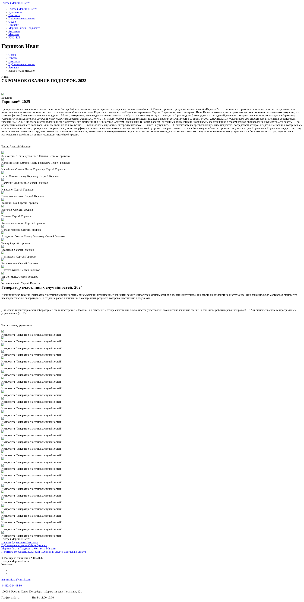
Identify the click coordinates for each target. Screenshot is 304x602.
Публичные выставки (21, 64)
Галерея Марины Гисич (15, 2)
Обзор (12, 54)
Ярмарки (13, 67)
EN (14, 37)
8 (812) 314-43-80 (11, 585)
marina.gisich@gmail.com (15, 579)
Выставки (14, 61)
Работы (12, 57)
